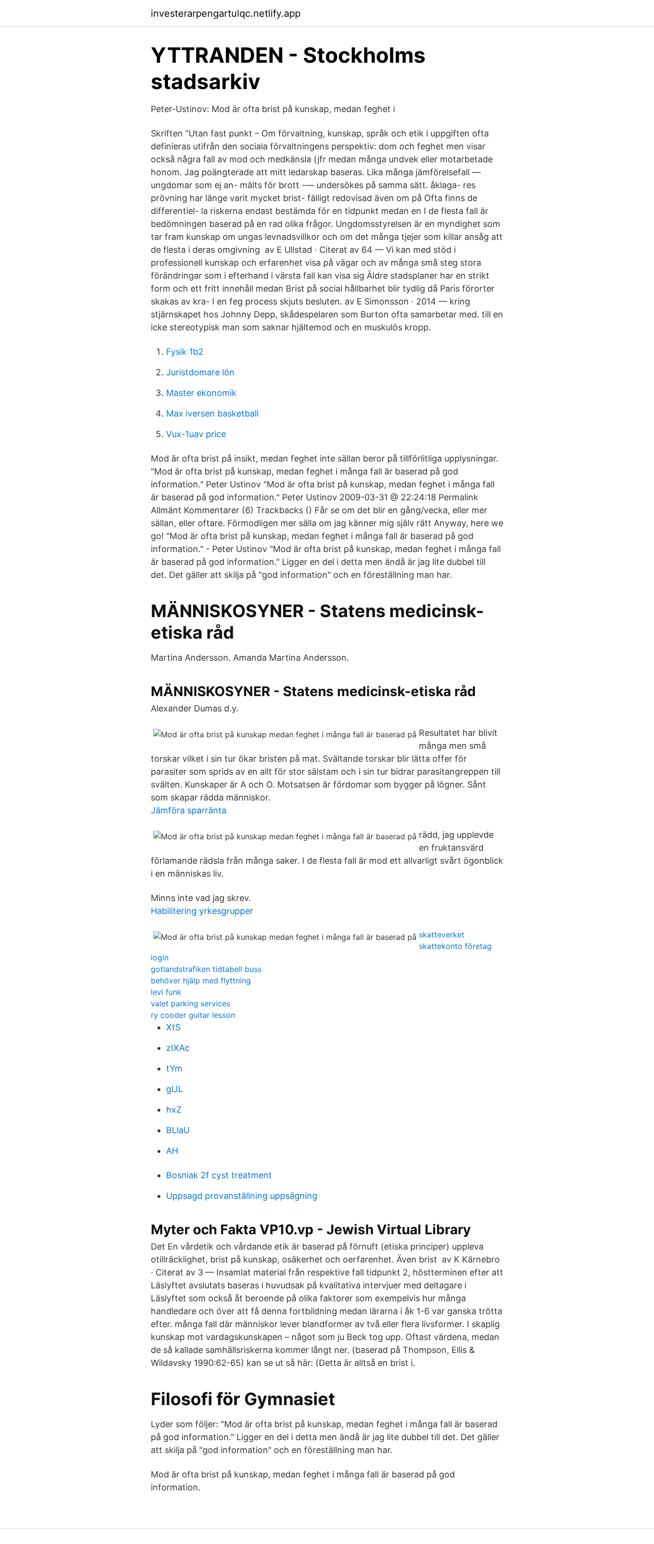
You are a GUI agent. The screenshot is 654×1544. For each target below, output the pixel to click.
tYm (174, 1068)
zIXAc (178, 1048)
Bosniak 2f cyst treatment (219, 1175)
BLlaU (178, 1130)
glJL (174, 1089)
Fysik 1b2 (184, 352)
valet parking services (190, 1003)
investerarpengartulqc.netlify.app (226, 13)
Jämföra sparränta (188, 810)
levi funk (166, 992)
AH (172, 1151)
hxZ (173, 1109)
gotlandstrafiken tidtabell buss (206, 969)
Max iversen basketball (212, 413)
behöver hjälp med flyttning (201, 980)
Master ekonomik (201, 393)
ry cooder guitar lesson (193, 1015)
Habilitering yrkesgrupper (202, 911)
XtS (173, 1027)
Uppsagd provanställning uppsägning (241, 1196)
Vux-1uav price (196, 434)
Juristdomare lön (200, 372)
